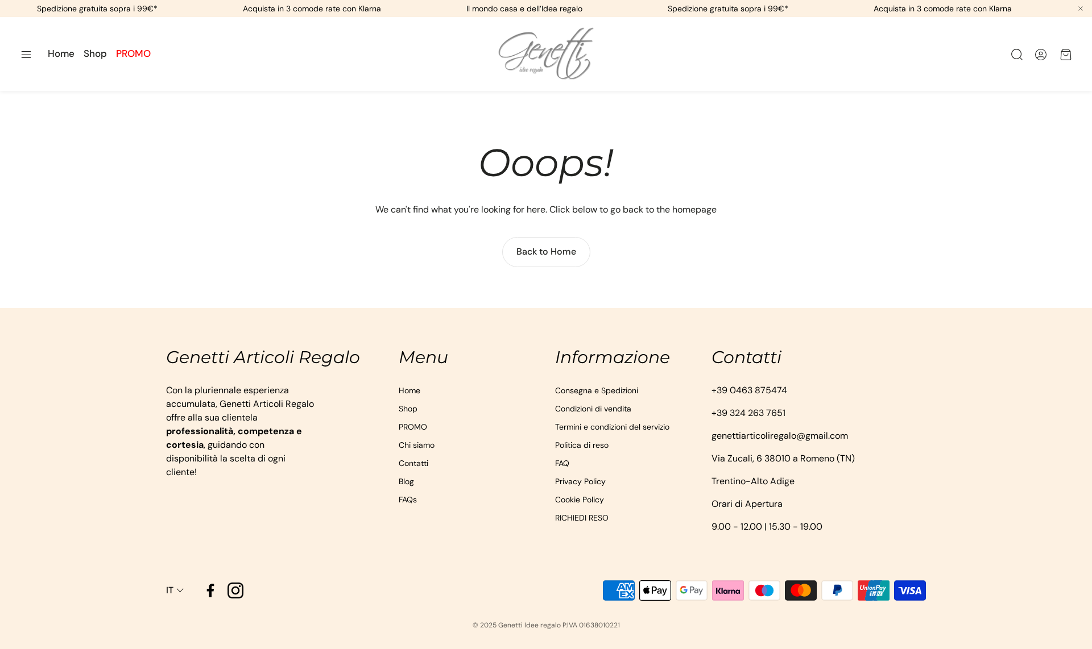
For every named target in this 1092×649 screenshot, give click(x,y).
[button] (26, 54)
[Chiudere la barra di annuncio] (1080, 8)
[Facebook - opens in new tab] (210, 590)
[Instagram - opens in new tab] (235, 590)
